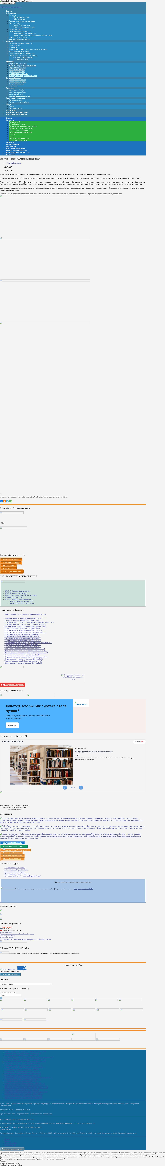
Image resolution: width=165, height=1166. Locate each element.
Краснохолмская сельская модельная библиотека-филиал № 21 (28, 643)
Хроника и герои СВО (14, 597)
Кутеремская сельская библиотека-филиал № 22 (22, 645)
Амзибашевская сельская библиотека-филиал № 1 (23, 618)
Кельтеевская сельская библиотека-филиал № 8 (22, 637)
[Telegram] (7, 501)
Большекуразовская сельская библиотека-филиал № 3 (24, 624)
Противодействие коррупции (20, 31)
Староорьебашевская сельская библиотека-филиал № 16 (25, 657)
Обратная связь (19, 19)
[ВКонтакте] (1, 501)
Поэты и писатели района (19, 102)
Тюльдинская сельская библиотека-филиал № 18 (23, 661)
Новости (7, 1141)
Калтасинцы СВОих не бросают (22, 603)
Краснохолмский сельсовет (14, 868)
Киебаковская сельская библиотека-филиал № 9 (22, 639)
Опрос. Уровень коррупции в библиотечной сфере (32, 35)
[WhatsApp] (10, 501)
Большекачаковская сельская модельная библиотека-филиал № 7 (29, 622)
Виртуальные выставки (18, 64)
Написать (12, 725)
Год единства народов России (16, 114)
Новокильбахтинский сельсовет (16, 874)
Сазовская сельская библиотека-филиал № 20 (21, 655)
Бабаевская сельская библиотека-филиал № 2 (21, 620)
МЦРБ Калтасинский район (10, 7)
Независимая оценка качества (20, 132)
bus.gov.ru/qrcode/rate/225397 (83, 889)
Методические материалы (19, 51)
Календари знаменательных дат (21, 43)
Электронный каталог (17, 80)
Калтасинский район (17, 90)
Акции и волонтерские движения (18, 599)
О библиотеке (11, 13)
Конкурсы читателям (17, 70)
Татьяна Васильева (14, 163)
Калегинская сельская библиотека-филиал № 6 (22, 628)
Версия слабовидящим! (14, 685)
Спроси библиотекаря (17, 68)
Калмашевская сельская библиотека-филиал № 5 (23, 631)
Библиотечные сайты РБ (18, 74)
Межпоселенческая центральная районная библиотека (25, 1051)
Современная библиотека (23, 57)
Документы (10, 120)
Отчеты (12, 134)
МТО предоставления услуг (24, 27)
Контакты (12, 15)
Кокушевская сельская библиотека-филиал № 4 (22, 641)
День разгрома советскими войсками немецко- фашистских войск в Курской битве (26, 939)
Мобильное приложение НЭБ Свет (22, 66)
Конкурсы (13, 47)
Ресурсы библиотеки (13, 78)
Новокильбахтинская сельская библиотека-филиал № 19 (26, 653)
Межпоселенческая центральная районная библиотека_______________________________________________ (25, 615)
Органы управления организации (22, 21)
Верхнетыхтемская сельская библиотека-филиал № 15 (25, 626)
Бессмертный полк (16, 94)
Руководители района (17, 92)
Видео (11, 106)
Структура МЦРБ (15, 29)
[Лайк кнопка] (1, 493)
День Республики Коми (7, 936)
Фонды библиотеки (16, 84)
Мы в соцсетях (10, 1145)
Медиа (8, 104)
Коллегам (9, 41)
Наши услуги (14, 23)
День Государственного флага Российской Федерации (17, 934)
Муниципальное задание (18, 130)
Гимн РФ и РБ (14, 45)
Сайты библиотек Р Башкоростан (21, 53)
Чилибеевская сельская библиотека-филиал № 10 (23, 663)
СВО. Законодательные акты (16, 593)
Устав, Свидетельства (17, 124)
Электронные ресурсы (17, 82)
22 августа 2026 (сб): (6, 932)
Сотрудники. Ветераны (18, 37)
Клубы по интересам (17, 72)
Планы (11, 136)
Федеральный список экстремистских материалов (28, 49)
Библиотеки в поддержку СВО (21, 601)
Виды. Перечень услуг (22, 25)
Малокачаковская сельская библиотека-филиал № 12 (24, 649)
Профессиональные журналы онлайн (23, 55)
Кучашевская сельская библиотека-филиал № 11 (22, 647)
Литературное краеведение (15, 98)
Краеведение (10, 88)
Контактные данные (21, 17)
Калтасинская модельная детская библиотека (21, 635)
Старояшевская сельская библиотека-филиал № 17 (23, 659)
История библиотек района (19, 39)
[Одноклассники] (4, 501)
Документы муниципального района (23, 126)
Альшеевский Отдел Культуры (16, 870)
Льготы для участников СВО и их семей (21, 595)
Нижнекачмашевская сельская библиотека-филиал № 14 (25, 651)
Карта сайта (10, 154)
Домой (7, 1139)
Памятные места (15, 100)
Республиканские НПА (18, 140)
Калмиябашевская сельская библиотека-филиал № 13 (24, 633)
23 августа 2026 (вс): (6, 937)
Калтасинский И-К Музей (14, 872)
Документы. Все (15, 122)
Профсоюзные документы (19, 138)
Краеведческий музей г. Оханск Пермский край (22, 876)
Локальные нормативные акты (21, 128)
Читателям (10, 62)
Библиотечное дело (20, 59)
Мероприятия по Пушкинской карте (23, 76)
